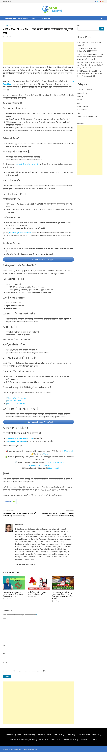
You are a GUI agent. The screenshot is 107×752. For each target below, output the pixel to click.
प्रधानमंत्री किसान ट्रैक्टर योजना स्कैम (27, 164)
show (13, 501)
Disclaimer (41, 735)
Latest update (45, 18)
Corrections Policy (29, 735)
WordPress (33, 749)
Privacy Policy (44, 740)
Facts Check (23, 18)
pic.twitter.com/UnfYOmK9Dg (39, 465)
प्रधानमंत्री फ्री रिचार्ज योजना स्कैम (20, 233)
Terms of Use (55, 740)
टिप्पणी (5, 618)
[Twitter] (98, 1)
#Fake (45, 454)
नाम (4, 645)
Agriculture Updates (84, 90)
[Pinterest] (100, 1)
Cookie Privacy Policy (13, 735)
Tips (78, 113)
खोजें (78, 25)
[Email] (103, 1)
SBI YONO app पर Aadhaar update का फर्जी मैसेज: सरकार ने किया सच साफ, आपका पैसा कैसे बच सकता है (62, 595)
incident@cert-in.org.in (17, 441)
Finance (34, 18)
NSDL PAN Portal (14, 401)
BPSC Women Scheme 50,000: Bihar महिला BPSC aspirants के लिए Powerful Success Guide (89, 73)
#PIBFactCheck (67, 451)
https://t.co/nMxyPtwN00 (55, 462)
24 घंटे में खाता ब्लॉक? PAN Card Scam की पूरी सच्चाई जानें (37, 593)
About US (94, 740)
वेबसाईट (5, 662)
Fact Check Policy (84, 735)
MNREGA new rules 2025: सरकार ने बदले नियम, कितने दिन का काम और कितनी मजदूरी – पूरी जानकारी (90, 65)
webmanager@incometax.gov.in (21, 438)
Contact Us (84, 740)
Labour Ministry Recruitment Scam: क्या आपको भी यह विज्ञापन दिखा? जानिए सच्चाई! (13, 594)
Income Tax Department (17, 398)
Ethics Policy (71, 735)
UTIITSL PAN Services (16, 404)
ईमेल (4, 653)
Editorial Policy (59, 735)
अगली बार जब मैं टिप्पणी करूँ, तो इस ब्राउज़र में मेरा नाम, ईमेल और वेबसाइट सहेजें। (26, 671)
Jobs (79, 103)
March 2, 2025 (53, 468)
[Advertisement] (38, 53)
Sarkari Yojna (10, 18)
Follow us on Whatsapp (70, 740)
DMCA (49, 735)
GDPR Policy (96, 735)
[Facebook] (96, 1)
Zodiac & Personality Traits (87, 116)
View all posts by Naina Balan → (25, 564)
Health (79, 100)
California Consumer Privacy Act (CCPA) (23, 740)
